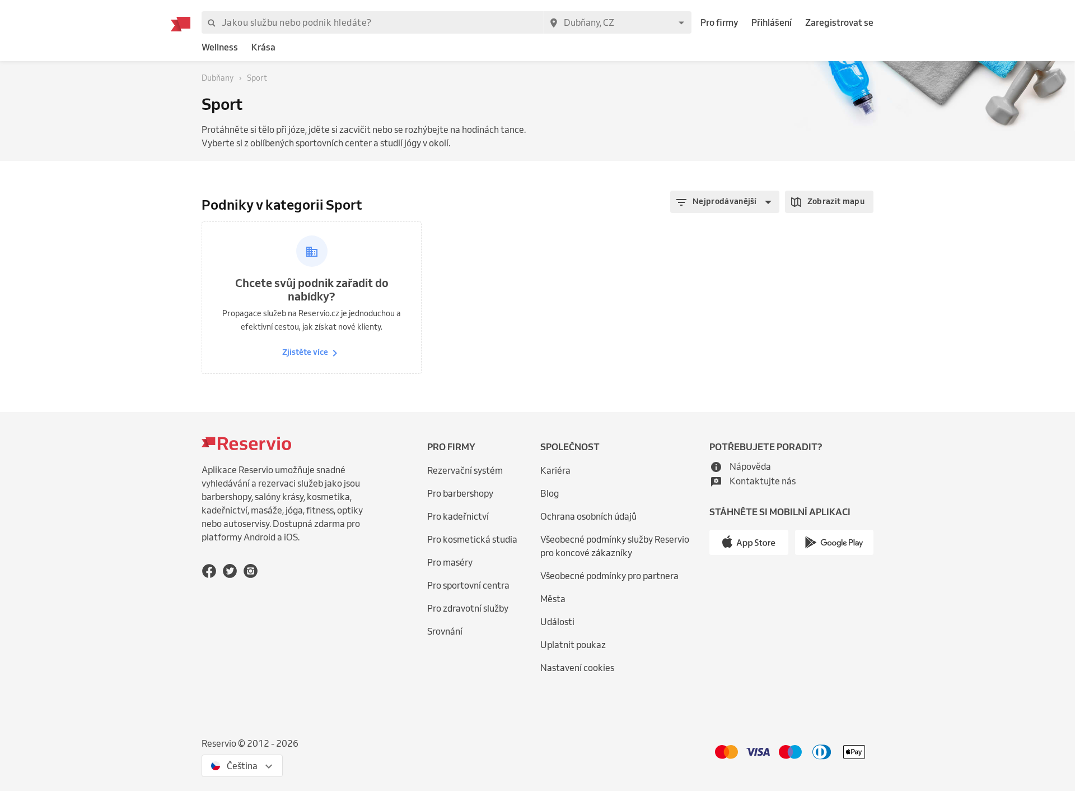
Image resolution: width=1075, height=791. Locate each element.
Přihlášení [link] (771, 22)
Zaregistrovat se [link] (839, 22)
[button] (724, 202)
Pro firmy (719, 22)
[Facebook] (209, 571)
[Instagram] (250, 571)
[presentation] (242, 766)
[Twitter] (229, 571)
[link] (220, 47)
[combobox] (617, 22)
